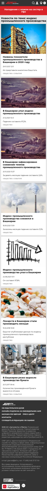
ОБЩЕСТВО (7, 125)
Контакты (6, 417)
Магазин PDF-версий (11, 414)
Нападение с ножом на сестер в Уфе (23, 10)
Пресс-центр (28, 414)
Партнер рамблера (20, 480)
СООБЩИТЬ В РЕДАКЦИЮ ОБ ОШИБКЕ (18, 420)
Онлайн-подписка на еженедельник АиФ (21, 411)
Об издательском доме (13, 408)
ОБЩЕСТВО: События (12, 73)
